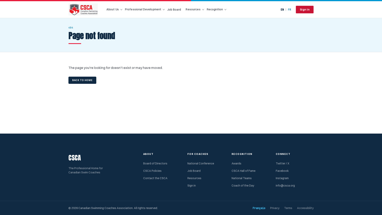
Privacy (274, 208)
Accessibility (305, 208)
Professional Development (143, 9)
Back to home (82, 80)
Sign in (191, 185)
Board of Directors (155, 163)
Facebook (282, 171)
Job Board (174, 9)
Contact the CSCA (155, 178)
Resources (193, 9)
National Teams (242, 178)
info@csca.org (285, 185)
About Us (112, 9)
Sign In (305, 9)
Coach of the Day (243, 185)
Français (259, 208)
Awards (236, 163)
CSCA (74, 158)
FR (289, 9)
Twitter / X (282, 163)
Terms (288, 208)
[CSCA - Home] (83, 10)
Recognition (215, 9)
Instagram (282, 178)
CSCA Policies (152, 171)
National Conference (200, 163)
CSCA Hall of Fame (243, 171)
